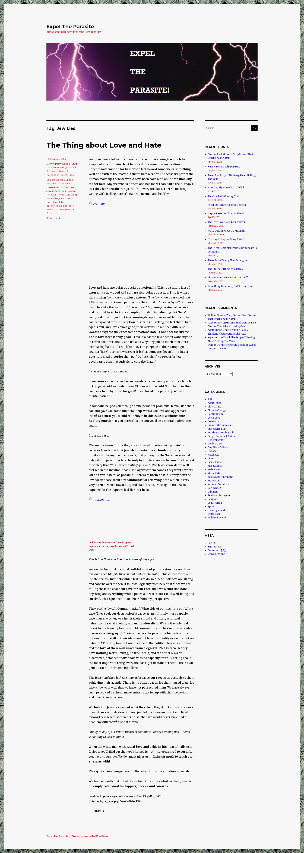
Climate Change (217, 410)
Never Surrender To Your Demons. (227, 204)
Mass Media (215, 465)
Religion (212, 499)
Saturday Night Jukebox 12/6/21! (226, 187)
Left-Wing (58, 194)
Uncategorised (216, 510)
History (212, 451)
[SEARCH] (254, 128)
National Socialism (218, 484)
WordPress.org (216, 554)
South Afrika (215, 502)
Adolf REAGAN (216, 330)
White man (52, 209)
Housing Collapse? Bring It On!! (225, 239)
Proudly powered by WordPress (90, 836)
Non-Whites (214, 488)
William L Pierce (217, 517)
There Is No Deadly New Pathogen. (227, 260)
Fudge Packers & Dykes (221, 436)
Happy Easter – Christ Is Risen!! (226, 213)
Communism (53, 163)
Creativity (213, 421)
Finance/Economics (219, 425)
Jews (49, 167)
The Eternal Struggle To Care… (225, 268)
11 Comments (53, 218)
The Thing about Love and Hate (104, 145)
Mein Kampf (215, 469)
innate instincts (54, 187)
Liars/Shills (214, 462)
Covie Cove (214, 417)
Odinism (213, 491)
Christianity (214, 406)
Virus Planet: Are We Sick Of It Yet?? (228, 277)
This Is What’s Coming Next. (224, 196)
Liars (55, 198)
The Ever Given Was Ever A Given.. (227, 222)
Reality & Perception (219, 495)
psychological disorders (60, 205)
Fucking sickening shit (221, 432)
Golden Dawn (215, 443)
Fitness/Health (216, 428)
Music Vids (214, 473)
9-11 (210, 399)
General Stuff (69, 163)
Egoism (50, 179)
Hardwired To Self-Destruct (224, 166)
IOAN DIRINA (215, 322)
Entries (214, 546)
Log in (211, 542)
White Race (67, 174)
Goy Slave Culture (218, 447)
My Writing (59, 167)
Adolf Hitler (214, 402)
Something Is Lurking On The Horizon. (230, 286)
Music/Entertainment (220, 476)
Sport (211, 506)
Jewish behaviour (56, 190)
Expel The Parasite (70, 26)
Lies (61, 198)
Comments (217, 550)
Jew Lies (69, 187)
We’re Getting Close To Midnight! (227, 230)
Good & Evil (64, 183)
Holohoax (213, 454)
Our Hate (58, 202)
